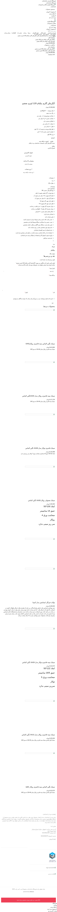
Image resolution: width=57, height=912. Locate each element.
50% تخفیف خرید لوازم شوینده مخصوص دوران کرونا (28, 900)
